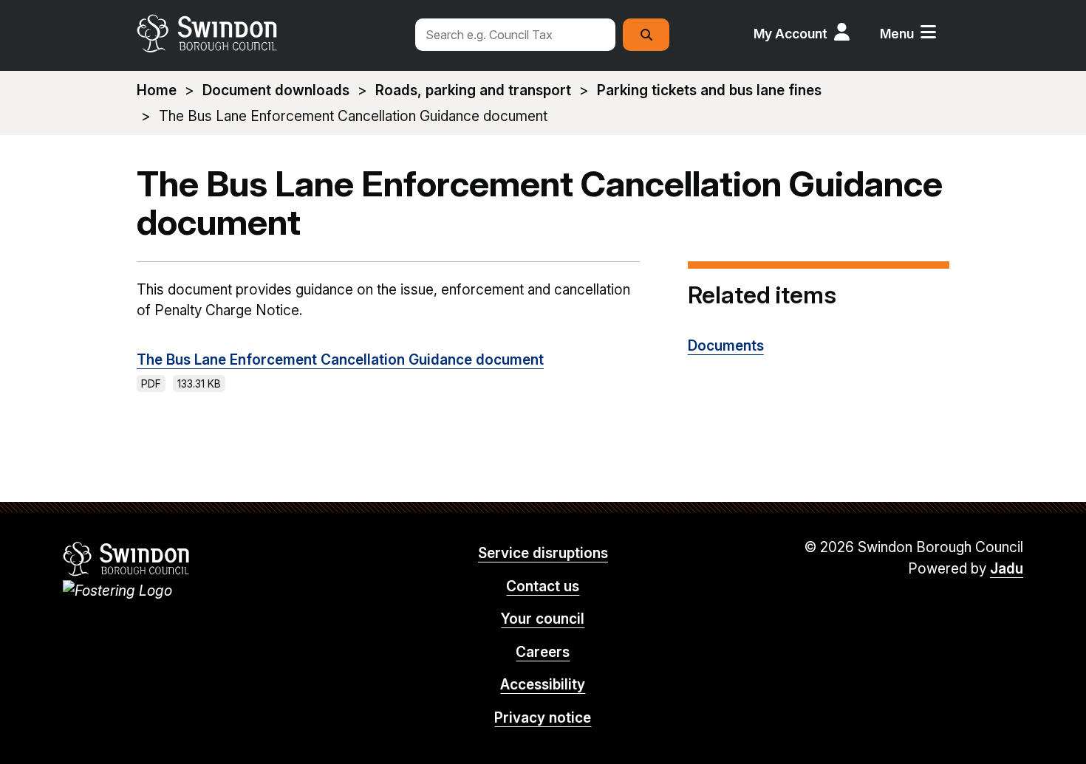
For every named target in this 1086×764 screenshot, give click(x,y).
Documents (726, 345)
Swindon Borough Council (127, 558)
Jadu (1006, 568)
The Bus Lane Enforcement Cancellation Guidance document (340, 359)
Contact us (542, 586)
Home (157, 90)
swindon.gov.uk (267, 33)
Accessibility (542, 684)
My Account (790, 33)
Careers (543, 652)
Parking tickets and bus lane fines (709, 90)
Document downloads (275, 90)
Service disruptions (543, 553)
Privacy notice (542, 717)
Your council (542, 618)
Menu (897, 33)
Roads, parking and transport (473, 90)
